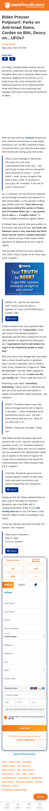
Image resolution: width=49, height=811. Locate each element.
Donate (40, 796)
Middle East (37, 778)
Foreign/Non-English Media (14, 790)
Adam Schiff (14, 762)
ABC (4, 762)
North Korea (24, 778)
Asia (18, 774)
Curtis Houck (9, 44)
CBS (24, 774)
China (31, 774)
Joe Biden (26, 762)
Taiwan (38, 782)
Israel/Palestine (9, 778)
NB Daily (6, 786)
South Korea (7, 782)
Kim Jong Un (24, 766)
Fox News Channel (24, 782)
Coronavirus (7, 774)
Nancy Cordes (8, 770)
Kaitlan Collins (8, 766)
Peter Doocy (28, 770)
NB (18, 770)
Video (15, 786)
